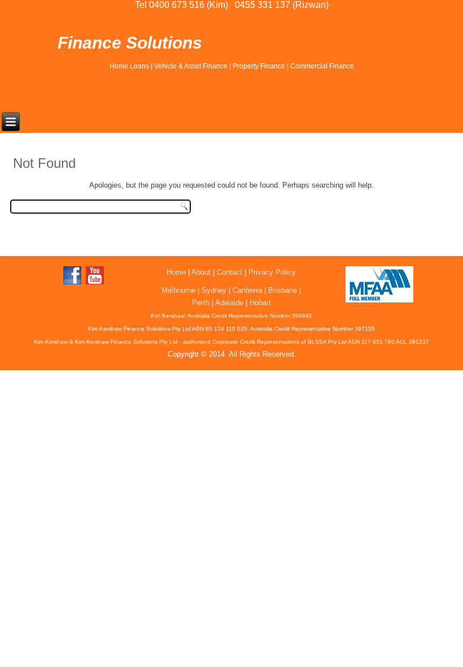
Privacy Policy (272, 272)
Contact (229, 272)
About (201, 272)
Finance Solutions (130, 42)
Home (176, 272)
